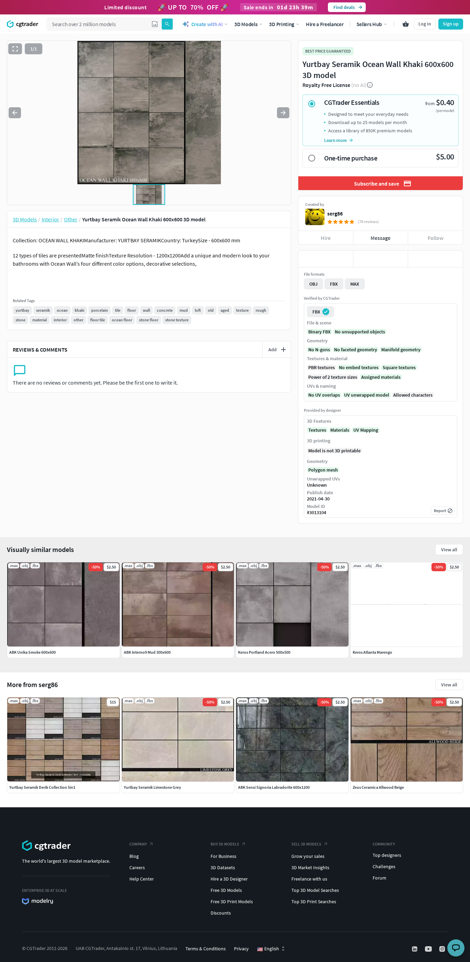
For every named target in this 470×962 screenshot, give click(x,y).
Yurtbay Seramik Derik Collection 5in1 (42, 787)
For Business (223, 856)
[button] (154, 24)
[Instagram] (443, 949)
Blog (134, 856)
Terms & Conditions (205, 949)
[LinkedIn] (415, 949)
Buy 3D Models (225, 844)
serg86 (335, 213)
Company (138, 844)
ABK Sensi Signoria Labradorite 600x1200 (274, 787)
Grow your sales (307, 856)
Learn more (335, 140)
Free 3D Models (226, 890)
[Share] (435, 259)
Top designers (387, 855)
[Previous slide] (15, 112)
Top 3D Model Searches (315, 890)
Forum (379, 878)
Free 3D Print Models (232, 901)
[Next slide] (283, 112)
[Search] (167, 24)
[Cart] (405, 24)
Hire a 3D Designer (229, 879)
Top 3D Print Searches (313, 901)
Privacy (241, 949)
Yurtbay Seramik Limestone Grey (152, 787)
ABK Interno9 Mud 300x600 (147, 652)
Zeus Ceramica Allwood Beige (378, 787)
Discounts (221, 913)
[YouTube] (429, 949)
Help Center (141, 879)
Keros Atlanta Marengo (372, 652)
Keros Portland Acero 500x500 (264, 652)
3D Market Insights (310, 867)
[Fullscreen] (15, 48)
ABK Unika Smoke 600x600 (32, 652)
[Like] (325, 259)
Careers (137, 867)
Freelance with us (309, 879)
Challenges (384, 866)
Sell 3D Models (306, 844)
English (268, 949)
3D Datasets (223, 867)
